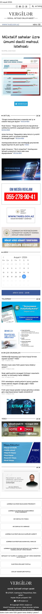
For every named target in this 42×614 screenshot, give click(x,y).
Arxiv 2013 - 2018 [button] (21, 293)
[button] (36, 24)
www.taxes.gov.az (10, 24)
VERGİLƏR (21, 14)
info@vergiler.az (22, 601)
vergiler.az (28, 605)
